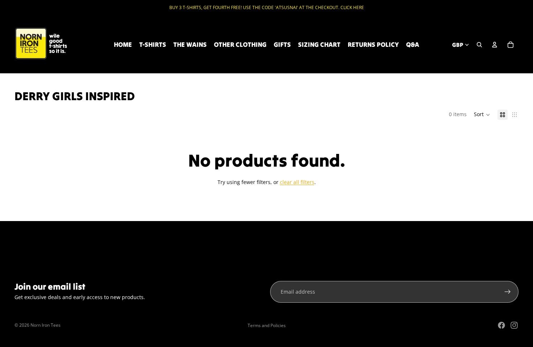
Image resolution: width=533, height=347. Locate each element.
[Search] (479, 45)
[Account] (495, 45)
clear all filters (297, 182)
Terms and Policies (267, 325)
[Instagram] (514, 325)
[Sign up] (507, 291)
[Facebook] (501, 325)
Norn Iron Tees (45, 325)
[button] (482, 115)
